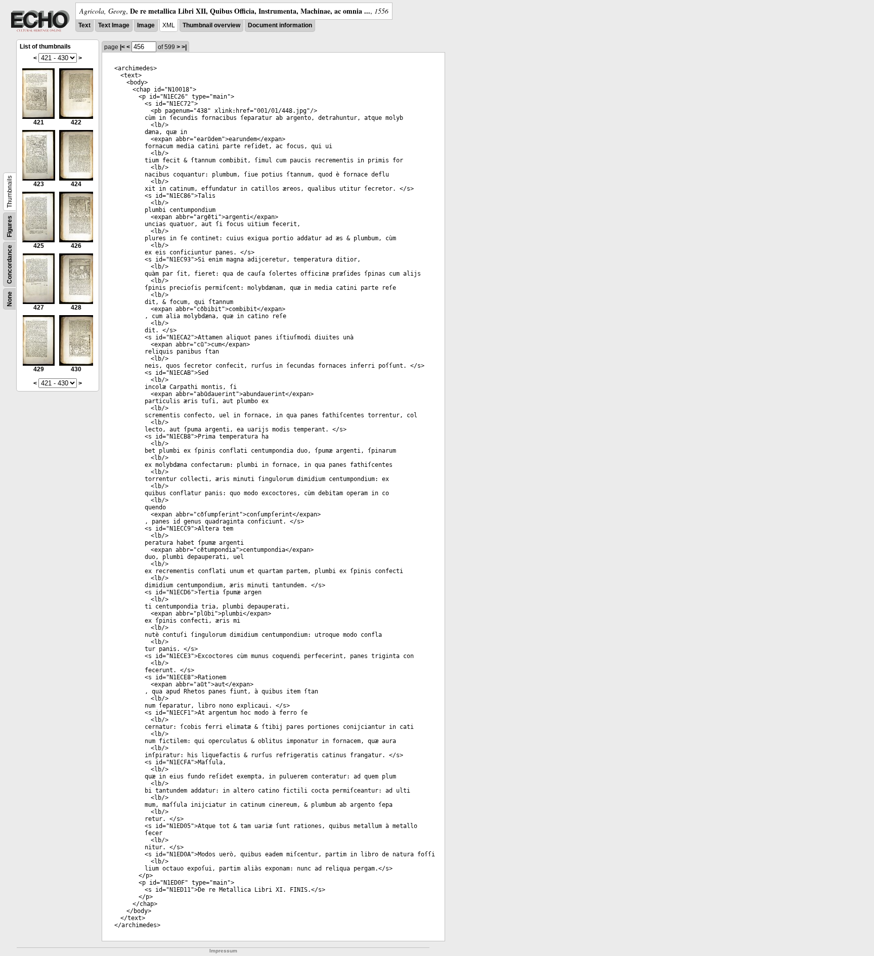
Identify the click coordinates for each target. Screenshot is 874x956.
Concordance (9, 264)
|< (122, 47)
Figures (9, 226)
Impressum (223, 950)
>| (184, 47)
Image (146, 25)
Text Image (113, 25)
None (9, 299)
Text (84, 25)
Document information (280, 25)
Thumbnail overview (211, 25)
